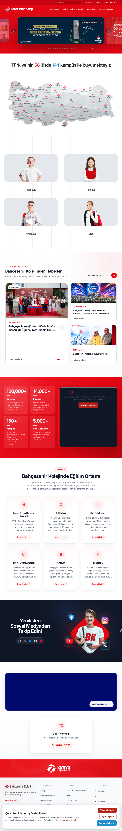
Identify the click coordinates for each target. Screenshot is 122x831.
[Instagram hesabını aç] (106, 619)
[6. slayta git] (56, 48)
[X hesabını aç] (107, 645)
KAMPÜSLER (91, 9)
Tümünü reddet (107, 810)
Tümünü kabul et (106, 823)
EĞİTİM (65, 9)
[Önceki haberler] (107, 275)
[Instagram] (19, 640)
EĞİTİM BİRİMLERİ (76, 9)
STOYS (96, 2)
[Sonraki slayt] (108, 31)
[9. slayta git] (62, 48)
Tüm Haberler (92, 275)
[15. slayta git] (74, 48)
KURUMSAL (54, 9)
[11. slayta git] (67, 48)
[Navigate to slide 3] (63, 359)
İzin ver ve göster (88, 405)
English (90, 2)
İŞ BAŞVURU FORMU (109, 2)
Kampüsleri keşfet (11, 800)
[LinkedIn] (35, 640)
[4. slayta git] (52, 48)
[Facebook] (30, 640)
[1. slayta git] (47, 48)
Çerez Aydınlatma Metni (66, 820)
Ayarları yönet (108, 816)
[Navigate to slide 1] (58, 359)
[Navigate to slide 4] (65, 359)
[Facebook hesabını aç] (72, 617)
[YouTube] (40, 640)
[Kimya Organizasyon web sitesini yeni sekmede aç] (61, 768)
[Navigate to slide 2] (61, 359)
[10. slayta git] (65, 48)
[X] (24, 640)
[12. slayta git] (69, 48)
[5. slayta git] (54, 48)
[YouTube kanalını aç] (70, 642)
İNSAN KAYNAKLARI (106, 9)
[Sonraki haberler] (114, 275)
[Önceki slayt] (13, 31)
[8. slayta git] (59, 48)
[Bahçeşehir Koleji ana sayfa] (19, 9)
